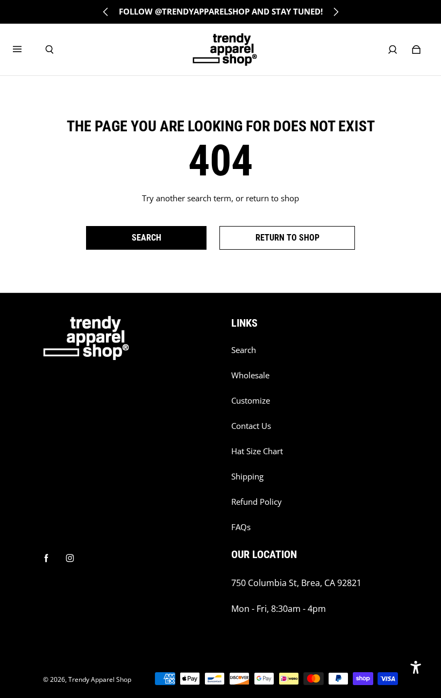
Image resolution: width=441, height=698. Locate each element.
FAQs (241, 527)
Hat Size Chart (257, 451)
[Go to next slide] (335, 11)
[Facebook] (46, 558)
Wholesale (250, 375)
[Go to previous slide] (106, 11)
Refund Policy (256, 501)
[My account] (392, 49)
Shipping (247, 476)
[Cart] (416, 49)
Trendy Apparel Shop (99, 679)
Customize (250, 400)
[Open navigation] (25, 49)
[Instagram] (70, 558)
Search (243, 350)
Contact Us (251, 426)
